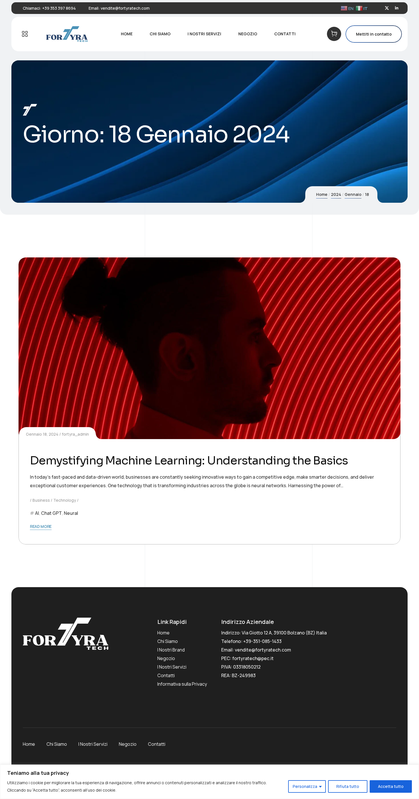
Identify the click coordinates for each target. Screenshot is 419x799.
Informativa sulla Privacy (182, 684)
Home (322, 194)
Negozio (166, 658)
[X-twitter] (387, 8)
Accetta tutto (391, 786)
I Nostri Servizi (171, 667)
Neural (71, 513)
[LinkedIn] (396, 8)
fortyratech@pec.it (253, 658)
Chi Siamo (167, 641)
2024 (336, 194)
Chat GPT (51, 513)
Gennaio (353, 194)
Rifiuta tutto (347, 786)
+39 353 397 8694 (59, 8)
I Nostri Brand (171, 650)
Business (41, 500)
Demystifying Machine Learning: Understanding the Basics (189, 460)
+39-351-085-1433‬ (262, 641)
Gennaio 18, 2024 (42, 434)
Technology (64, 500)
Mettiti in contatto (374, 34)
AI (37, 513)
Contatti (166, 675)
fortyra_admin (75, 434)
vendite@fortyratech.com (125, 8)
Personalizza (305, 786)
